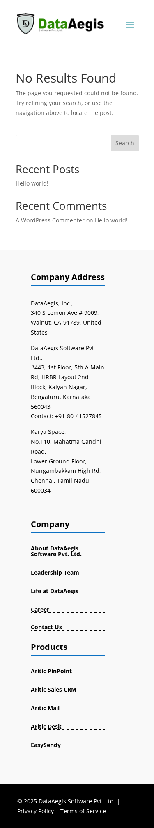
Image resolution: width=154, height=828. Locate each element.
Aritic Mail (45, 708)
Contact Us (46, 627)
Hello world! (32, 183)
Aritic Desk (46, 726)
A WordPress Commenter (50, 220)
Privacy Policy (35, 811)
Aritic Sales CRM (53, 689)
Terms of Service (83, 811)
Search (124, 143)
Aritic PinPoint (51, 671)
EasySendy (46, 745)
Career (40, 609)
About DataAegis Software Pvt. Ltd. (56, 551)
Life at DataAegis (54, 591)
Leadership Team (55, 572)
